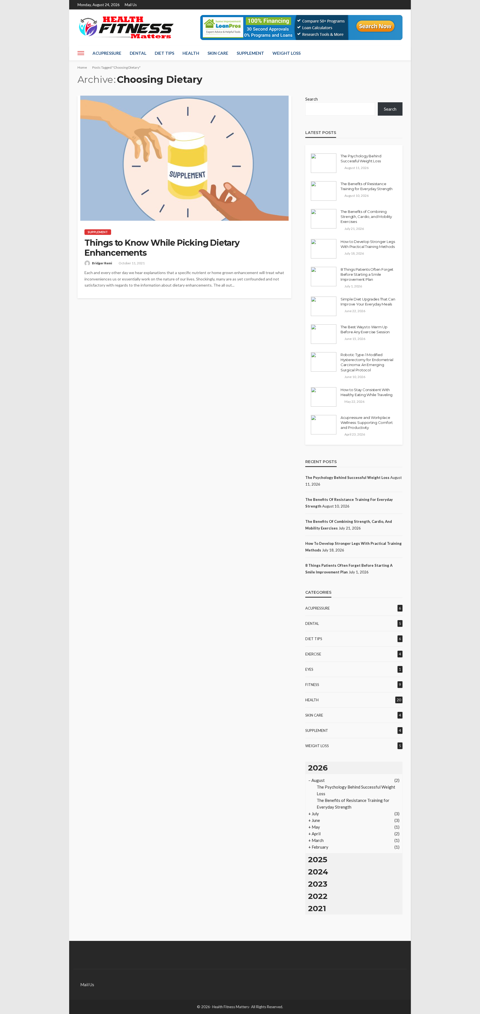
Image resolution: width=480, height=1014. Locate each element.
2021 (317, 908)
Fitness (312, 684)
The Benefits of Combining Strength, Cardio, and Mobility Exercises (366, 216)
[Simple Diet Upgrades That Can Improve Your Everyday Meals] (323, 306)
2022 (318, 896)
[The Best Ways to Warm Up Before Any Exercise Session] (323, 334)
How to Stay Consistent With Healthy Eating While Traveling (366, 392)
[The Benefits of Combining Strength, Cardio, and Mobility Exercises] (323, 218)
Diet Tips (164, 53)
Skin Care (218, 53)
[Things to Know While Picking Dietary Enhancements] (184, 158)
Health (190, 53)
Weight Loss (286, 53)
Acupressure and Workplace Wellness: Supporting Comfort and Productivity (367, 422)
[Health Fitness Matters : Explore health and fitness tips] (126, 27)
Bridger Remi (102, 263)
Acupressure (106, 53)
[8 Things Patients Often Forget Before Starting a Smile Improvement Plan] (323, 276)
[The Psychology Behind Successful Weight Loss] (323, 163)
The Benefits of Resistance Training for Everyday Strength (366, 186)
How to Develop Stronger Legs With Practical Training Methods (368, 244)
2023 (317, 884)
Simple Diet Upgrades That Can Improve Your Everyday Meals (368, 301)
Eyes (309, 669)
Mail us (131, 5)
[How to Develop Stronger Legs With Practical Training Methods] (323, 249)
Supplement (250, 53)
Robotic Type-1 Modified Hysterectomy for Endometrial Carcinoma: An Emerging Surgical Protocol (367, 362)
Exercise (313, 654)
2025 (317, 859)
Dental (138, 53)
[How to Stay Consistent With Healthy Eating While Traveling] (323, 397)
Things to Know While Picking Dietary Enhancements (161, 248)
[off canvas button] (81, 53)
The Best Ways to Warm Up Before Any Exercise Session (365, 329)
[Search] (397, 53)
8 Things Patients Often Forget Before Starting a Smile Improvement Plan (367, 274)
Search (311, 98)
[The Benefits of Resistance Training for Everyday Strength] (323, 191)
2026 (318, 767)
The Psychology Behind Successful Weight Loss (361, 158)
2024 (318, 871)
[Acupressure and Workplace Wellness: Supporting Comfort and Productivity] (323, 424)
